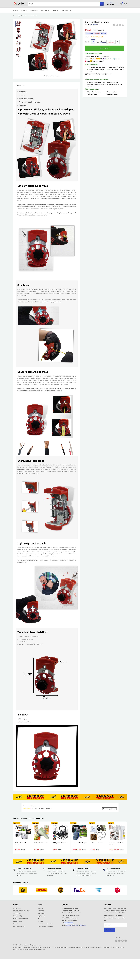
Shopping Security (92, 89)
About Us (55, 10)
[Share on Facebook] (114, 24)
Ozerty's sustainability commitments (97, 79)
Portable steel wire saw (96, 843)
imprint (15, 923)
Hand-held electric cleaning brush (116, 843)
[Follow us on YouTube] (122, 941)
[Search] (102, 4)
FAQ (39, 918)
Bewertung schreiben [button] (109, 809)
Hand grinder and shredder (41, 843)
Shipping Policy (17, 916)
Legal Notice (41, 916)
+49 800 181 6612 (45, 10)
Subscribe (109, 930)
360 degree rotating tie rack (60, 843)
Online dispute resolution (45, 923)
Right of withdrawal (18, 926)
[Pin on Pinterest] (117, 24)
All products (21, 15)
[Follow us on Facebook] (116, 941)
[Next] (126, 837)
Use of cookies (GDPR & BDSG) (21, 910)
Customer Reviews (66, 10)
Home (14, 15)
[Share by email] (123, 24)
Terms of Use (17, 913)
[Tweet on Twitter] (120, 24)
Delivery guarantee (92, 64)
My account (110, 4)
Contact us (24, 10)
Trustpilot (40, 921)
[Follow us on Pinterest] (119, 941)
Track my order (34, 10)
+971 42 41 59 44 (119, 947)
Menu (14, 10)
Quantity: (87, 41)
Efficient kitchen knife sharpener (21, 843)
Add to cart (104, 48)
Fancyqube (94, 24)
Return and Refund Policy (20, 918)
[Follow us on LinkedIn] (125, 941)
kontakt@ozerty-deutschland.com (76, 925)
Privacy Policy (17, 908)
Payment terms (17, 921)
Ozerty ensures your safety (45, 926)
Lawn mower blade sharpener (79, 843)
